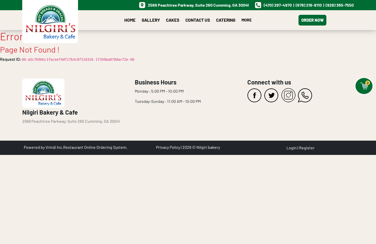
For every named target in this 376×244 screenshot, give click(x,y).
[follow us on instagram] (288, 95)
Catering (225, 19)
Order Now (312, 20)
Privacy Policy (168, 147)
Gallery (151, 19)
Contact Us (197, 19)
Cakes (172, 19)
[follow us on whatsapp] (305, 95)
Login (291, 147)
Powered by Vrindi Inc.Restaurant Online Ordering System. (75, 147)
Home (130, 19)
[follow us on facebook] (254, 95)
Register (307, 147)
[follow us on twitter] (271, 95)
